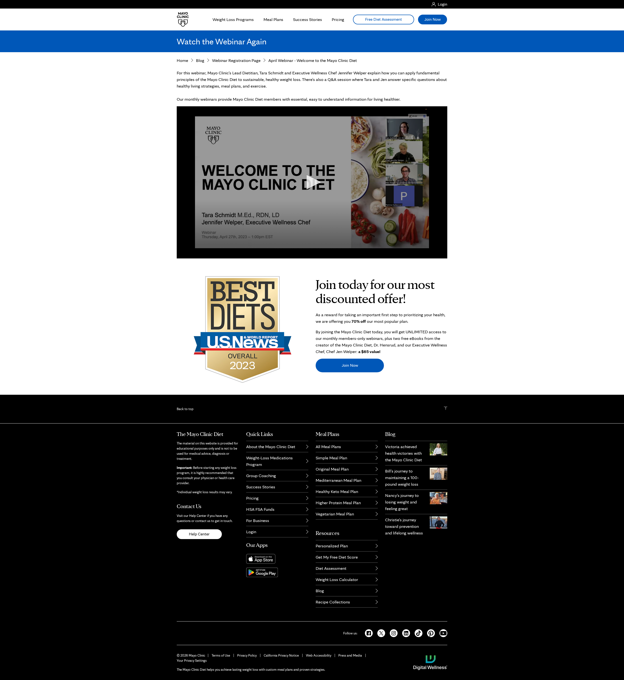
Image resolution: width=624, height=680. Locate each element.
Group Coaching (261, 475)
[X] (379, 633)
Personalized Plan (332, 545)
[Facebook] (367, 633)
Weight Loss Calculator (337, 579)
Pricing (338, 19)
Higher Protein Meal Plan (338, 502)
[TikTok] (417, 633)
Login (251, 531)
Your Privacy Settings (192, 660)
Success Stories (307, 19)
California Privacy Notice (281, 655)
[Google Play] (277, 572)
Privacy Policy (247, 655)
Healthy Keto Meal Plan (337, 491)
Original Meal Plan (332, 469)
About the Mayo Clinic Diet (270, 446)
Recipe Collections (333, 601)
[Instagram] (392, 633)
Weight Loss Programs (233, 19)
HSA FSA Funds (260, 509)
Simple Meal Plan (331, 457)
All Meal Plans (328, 446)
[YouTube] (441, 633)
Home (182, 60)
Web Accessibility (318, 655)
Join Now (350, 365)
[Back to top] (445, 409)
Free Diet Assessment (383, 19)
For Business (257, 520)
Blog (200, 60)
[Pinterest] (429, 633)
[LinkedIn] (404, 633)
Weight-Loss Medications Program (269, 461)
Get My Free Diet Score (337, 557)
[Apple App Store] (277, 559)
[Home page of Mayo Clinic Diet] (181, 19)
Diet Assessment (331, 568)
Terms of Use (221, 655)
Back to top (185, 409)
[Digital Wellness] (430, 662)
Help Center (199, 534)
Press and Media (350, 655)
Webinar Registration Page (236, 60)
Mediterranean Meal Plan (338, 480)
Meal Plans (273, 19)
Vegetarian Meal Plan (335, 513)
